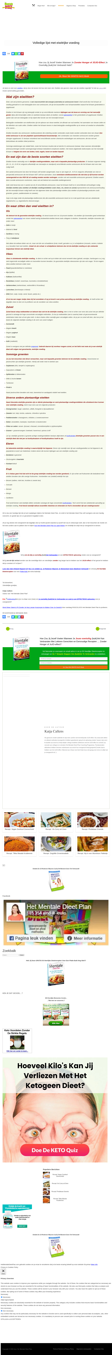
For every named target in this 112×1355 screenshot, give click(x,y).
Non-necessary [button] (6, 1308)
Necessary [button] (4, 1294)
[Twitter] (19, 53)
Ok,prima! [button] (87, 1264)
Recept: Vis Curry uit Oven (56, 829)
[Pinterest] (22, 53)
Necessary (6, 1297)
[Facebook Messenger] (13, 53)
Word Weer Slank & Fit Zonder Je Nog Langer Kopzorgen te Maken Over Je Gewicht (32, 607)
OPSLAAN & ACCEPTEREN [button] (11, 1319)
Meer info (94, 1264)
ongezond (34, 346)
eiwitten (20, 88)
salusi (101, 88)
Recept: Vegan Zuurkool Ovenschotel (19, 829)
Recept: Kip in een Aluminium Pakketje (93, 853)
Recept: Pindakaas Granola (92, 829)
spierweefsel (68, 115)
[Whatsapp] (16, 53)
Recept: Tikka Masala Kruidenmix (19, 853)
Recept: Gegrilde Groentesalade (56, 853)
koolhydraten (71, 436)
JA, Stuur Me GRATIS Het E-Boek (73, 667)
